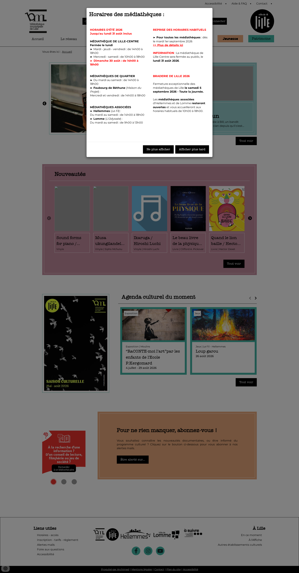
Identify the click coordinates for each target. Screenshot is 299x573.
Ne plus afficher (158, 149)
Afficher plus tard (192, 149)
